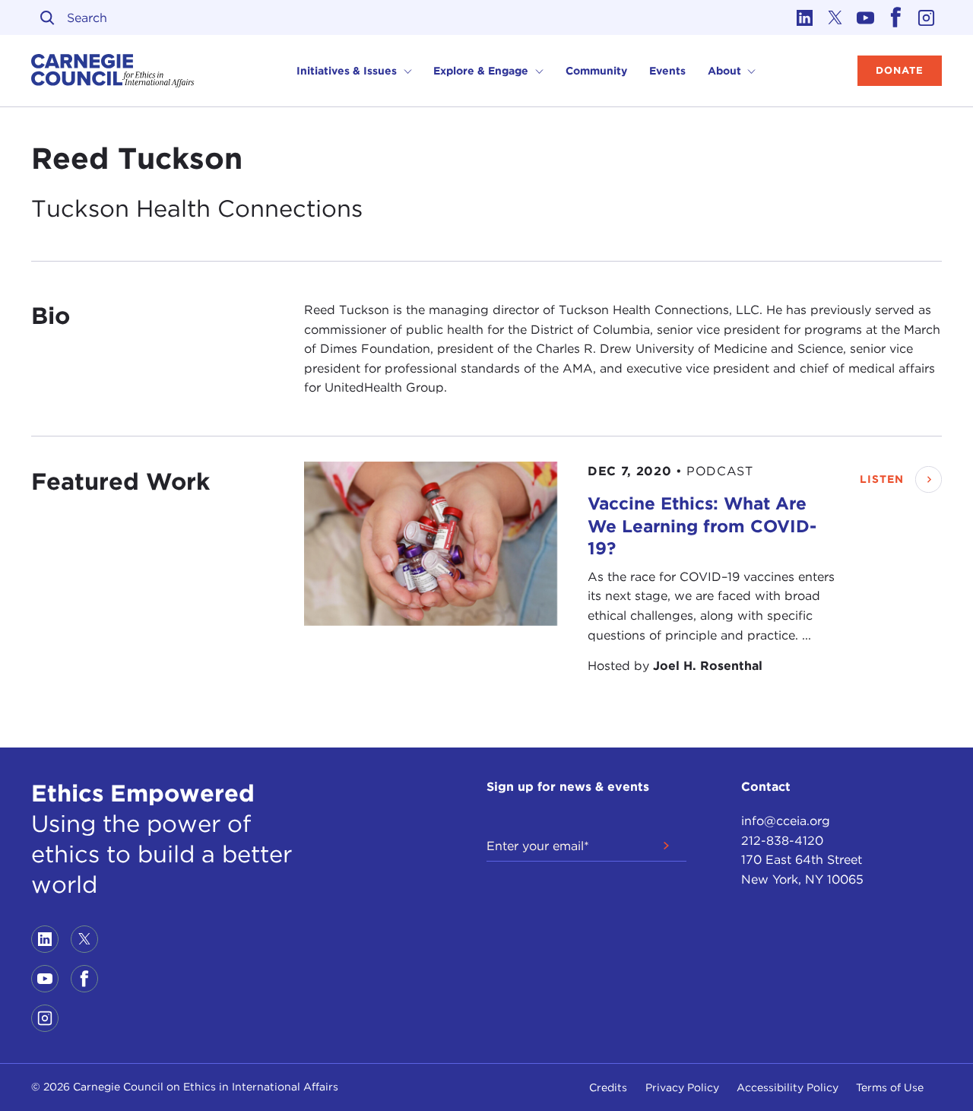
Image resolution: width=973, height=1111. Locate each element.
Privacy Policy (682, 1087)
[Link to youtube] (866, 17)
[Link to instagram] (926, 17)
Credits (608, 1087)
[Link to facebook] (896, 17)
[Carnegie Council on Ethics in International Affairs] (113, 70)
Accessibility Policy (787, 1087)
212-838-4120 (782, 840)
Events (667, 71)
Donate (900, 70)
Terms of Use (890, 1087)
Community (596, 71)
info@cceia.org (785, 821)
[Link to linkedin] (805, 17)
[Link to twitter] (835, 17)
